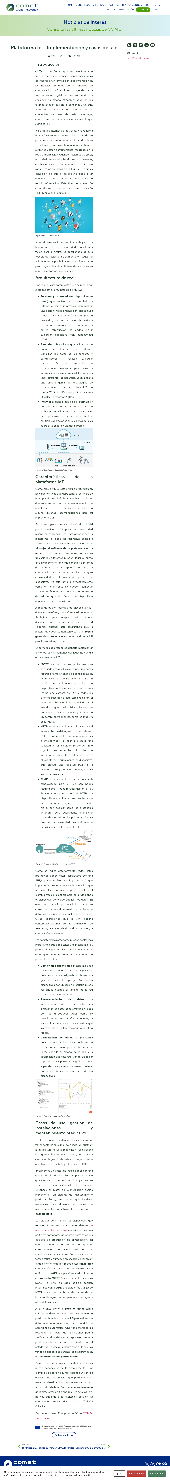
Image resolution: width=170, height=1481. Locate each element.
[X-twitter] (152, 1464)
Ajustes (119, 1473)
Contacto (143, 9)
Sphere (76, 55)
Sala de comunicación (120, 9)
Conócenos (83, 5)
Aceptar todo (156, 1473)
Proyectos (113, 5)
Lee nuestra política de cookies (76, 1475)
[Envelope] (147, 1464)
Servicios (98, 5)
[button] (129, 45)
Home (70, 5)
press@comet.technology (139, 58)
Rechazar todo (136, 1473)
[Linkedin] (158, 1464)
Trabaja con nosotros (135, 5)
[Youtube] (164, 1464)
